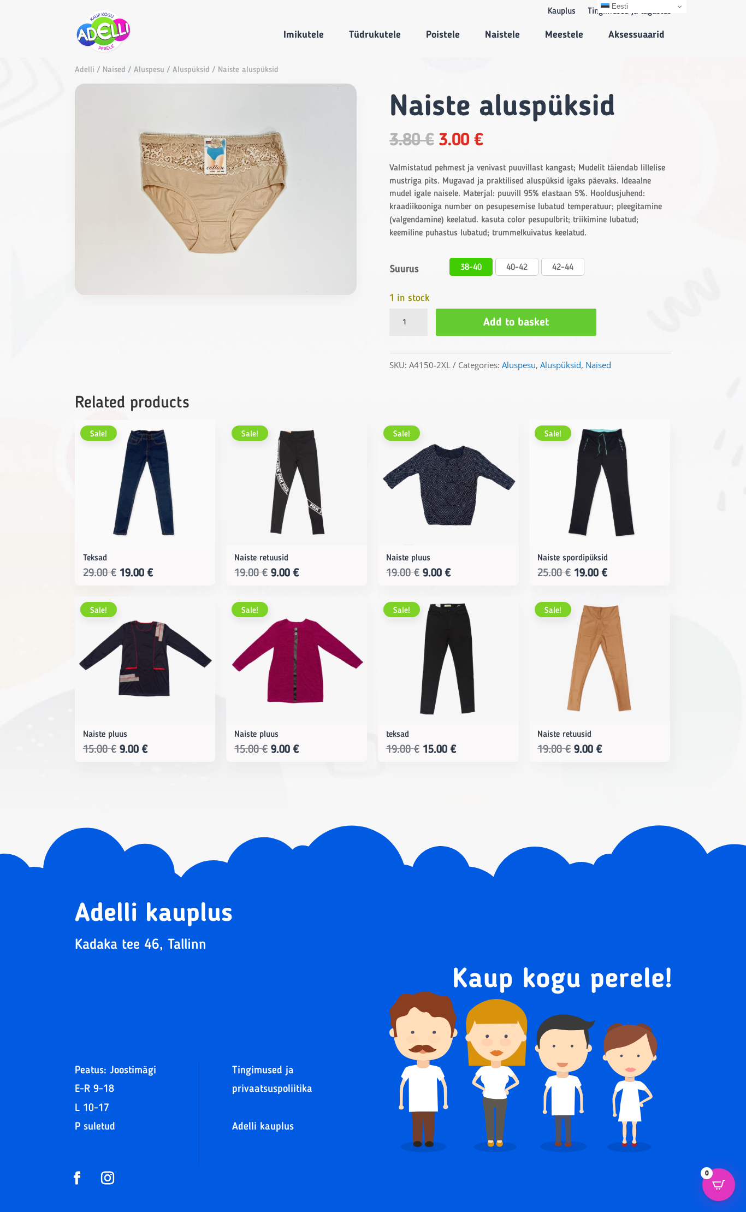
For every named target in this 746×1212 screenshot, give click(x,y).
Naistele (502, 35)
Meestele (564, 35)
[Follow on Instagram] (107, 1178)
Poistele (443, 35)
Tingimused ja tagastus (629, 12)
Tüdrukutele (375, 35)
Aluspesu (149, 70)
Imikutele (303, 35)
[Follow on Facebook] (77, 1178)
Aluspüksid (191, 70)
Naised (114, 70)
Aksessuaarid (636, 35)
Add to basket (516, 322)
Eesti (618, 6)
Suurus (404, 269)
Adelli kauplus (263, 1127)
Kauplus (562, 12)
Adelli (84, 70)
